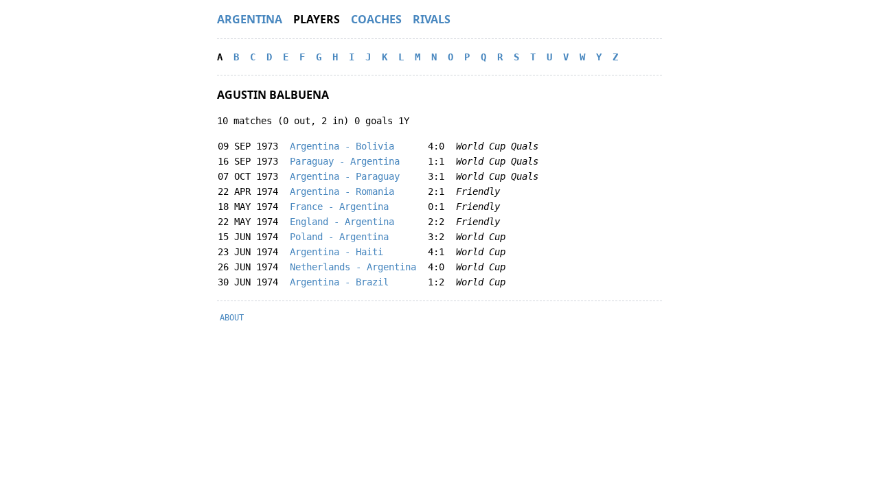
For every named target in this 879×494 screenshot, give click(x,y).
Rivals (431, 19)
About (232, 317)
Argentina (249, 19)
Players (316, 19)
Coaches (376, 19)
